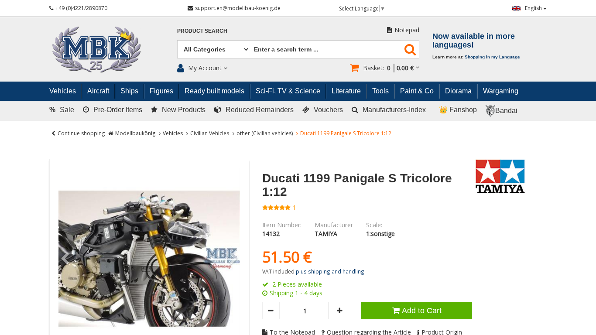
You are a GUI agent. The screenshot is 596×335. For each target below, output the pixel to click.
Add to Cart (422, 310)
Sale (61, 109)
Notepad (406, 30)
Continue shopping (81, 133)
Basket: (388, 68)
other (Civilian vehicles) (264, 133)
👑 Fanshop (458, 109)
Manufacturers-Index (394, 109)
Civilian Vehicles (209, 133)
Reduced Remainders (260, 109)
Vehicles (173, 133)
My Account (204, 68)
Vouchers (328, 109)
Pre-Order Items (117, 109)
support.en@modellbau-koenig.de (238, 8)
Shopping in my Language (492, 57)
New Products (184, 109)
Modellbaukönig (135, 133)
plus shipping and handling (330, 271)
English (534, 8)
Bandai (506, 110)
